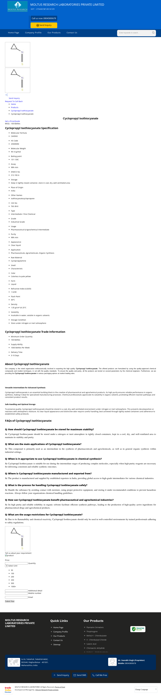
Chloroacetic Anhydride (96, 648)
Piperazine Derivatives (95, 627)
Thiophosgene (92, 631)
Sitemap (56, 644)
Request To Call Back (14, 101)
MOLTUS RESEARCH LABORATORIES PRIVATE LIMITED (67, 6)
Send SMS (81, 675)
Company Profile (33, 32)
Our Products (54, 32)
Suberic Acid (91, 644)
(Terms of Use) (60, 687)
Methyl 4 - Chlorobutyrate (97, 635)
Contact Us (72, 32)
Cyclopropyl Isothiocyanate (22, 110)
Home (13, 104)
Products (14, 107)
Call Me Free (101, 675)
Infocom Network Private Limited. (46, 690)
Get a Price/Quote (12, 121)
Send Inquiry (45, 25)
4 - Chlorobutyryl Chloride (97, 640)
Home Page (13, 32)
